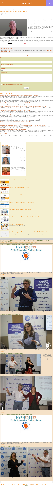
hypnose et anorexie (13, 54)
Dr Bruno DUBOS (4, 54)
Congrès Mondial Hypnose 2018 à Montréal (41, 135)
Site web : (3, 68)
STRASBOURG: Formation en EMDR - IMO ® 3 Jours (10, 314)
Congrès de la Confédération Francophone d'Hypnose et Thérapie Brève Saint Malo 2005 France (29, 138)
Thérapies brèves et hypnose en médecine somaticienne (12, 110)
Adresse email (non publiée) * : (7, 64)
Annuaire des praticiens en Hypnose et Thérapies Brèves (21, 202)
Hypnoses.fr (26, 3)
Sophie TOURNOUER (6, 48)
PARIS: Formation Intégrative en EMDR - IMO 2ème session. (12, 375)
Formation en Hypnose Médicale (16, 194)
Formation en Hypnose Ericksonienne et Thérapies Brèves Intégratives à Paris (26, 216)
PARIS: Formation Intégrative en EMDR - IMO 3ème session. (12, 446)
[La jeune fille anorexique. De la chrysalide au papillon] (13, 19)
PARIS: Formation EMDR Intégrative (7, 276)
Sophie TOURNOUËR (24, 54)
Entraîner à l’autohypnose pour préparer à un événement (12, 121)
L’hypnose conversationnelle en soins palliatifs (10, 129)
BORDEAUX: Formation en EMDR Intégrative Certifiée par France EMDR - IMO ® (16, 244)
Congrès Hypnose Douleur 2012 (27, 136)
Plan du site (26, 485)
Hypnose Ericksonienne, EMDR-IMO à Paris (17, 225)
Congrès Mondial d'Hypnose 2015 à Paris (10, 136)
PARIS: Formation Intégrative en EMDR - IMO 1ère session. (11, 353)
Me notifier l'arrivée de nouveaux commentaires (13, 84)
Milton (18, 54)
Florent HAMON (5, 145)
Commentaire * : (4, 72)
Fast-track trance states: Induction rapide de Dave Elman (12, 117)
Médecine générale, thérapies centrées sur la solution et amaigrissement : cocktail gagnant (20, 125)
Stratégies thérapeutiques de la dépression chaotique (12, 102)
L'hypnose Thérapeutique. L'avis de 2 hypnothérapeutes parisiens (23, 179)
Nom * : (2, 60)
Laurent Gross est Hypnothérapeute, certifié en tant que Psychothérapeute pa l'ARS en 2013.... (18, 168)
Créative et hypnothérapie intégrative (8, 114)
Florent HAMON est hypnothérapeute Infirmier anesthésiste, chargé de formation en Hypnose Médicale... (18, 147)
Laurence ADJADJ (5, 155)
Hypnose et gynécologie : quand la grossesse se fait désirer (13, 99)
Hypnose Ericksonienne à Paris (16, 224)
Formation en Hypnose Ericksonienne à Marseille (20, 209)
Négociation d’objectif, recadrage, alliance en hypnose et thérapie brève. (16, 95)
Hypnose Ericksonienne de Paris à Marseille (19, 187)
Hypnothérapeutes (6, 143)
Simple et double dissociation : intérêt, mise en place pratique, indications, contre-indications (20, 106)
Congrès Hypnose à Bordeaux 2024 (24, 135)
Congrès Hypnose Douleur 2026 (8, 135)
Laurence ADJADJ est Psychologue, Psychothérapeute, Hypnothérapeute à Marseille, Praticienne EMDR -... (18, 158)
